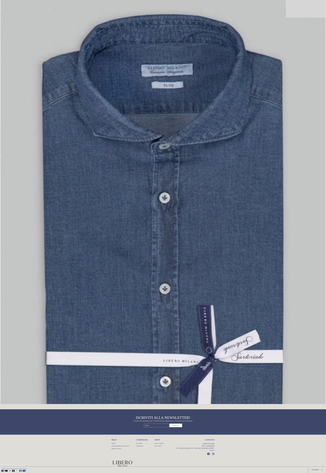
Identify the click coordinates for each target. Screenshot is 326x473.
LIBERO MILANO (209, 443)
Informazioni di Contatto (120, 446)
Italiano (315, 470)
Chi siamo (139, 443)
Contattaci (139, 446)
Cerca (113, 443)
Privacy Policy (116, 448)
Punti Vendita (159, 443)
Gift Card (158, 446)
